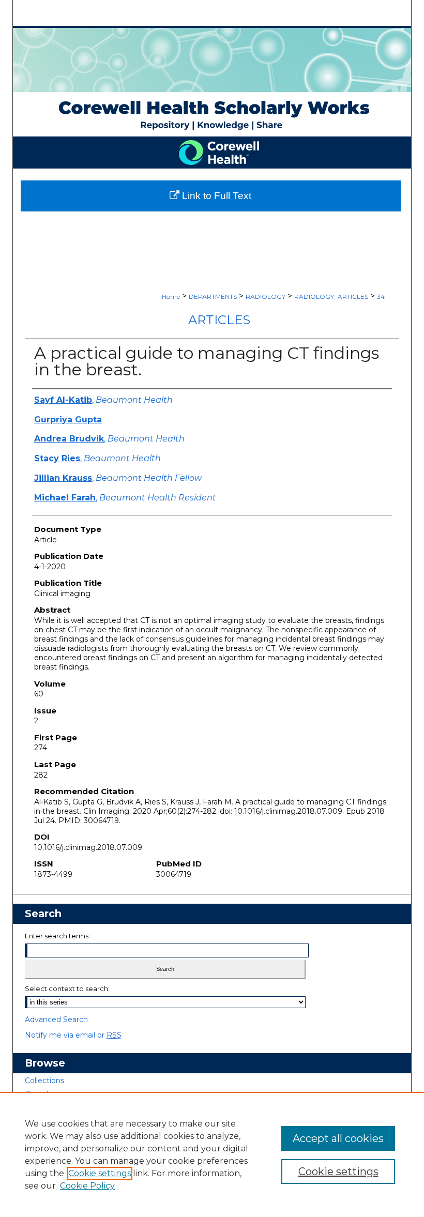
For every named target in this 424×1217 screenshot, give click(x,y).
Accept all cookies (338, 1138)
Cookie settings (99, 1173)
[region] (212, 1154)
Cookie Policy (87, 1186)
